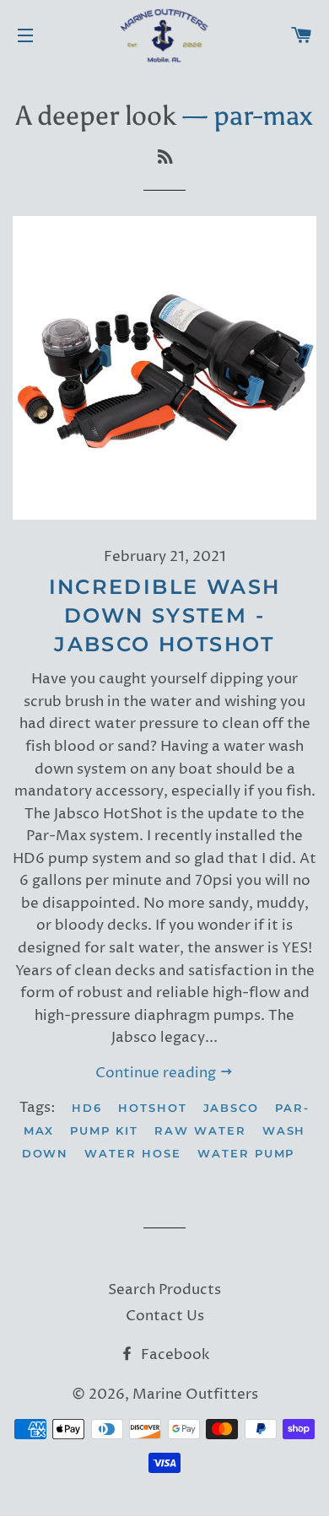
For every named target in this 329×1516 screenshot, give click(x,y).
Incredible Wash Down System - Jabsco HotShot (165, 615)
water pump (246, 1153)
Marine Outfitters (195, 1394)
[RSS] (165, 157)
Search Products (164, 1290)
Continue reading (157, 1073)
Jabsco (231, 1107)
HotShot (152, 1107)
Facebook (174, 1355)
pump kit (104, 1130)
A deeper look (96, 116)
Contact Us (165, 1316)
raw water (200, 1130)
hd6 (87, 1107)
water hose (132, 1153)
